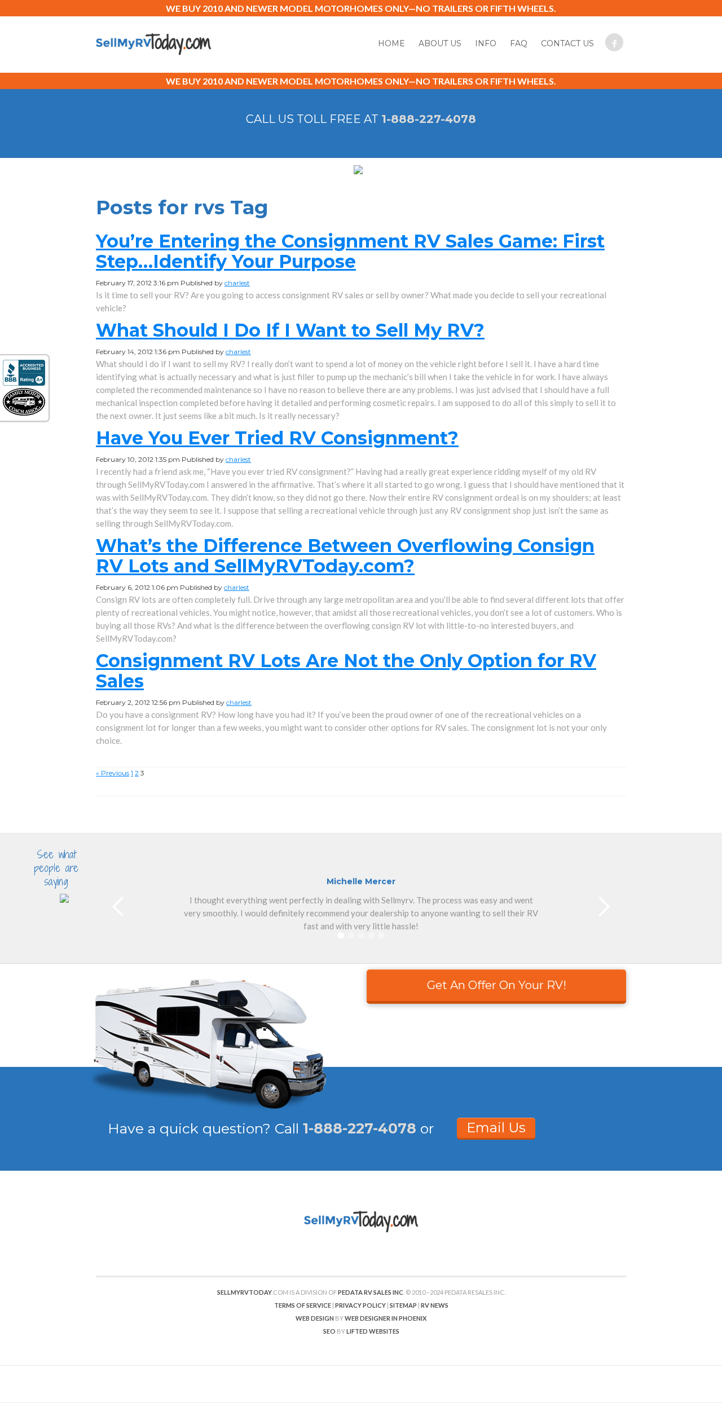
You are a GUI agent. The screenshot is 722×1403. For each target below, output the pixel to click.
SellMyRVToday (244, 1292)
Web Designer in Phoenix (385, 1318)
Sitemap (403, 1305)
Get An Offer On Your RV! (496, 985)
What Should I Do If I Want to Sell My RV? (290, 330)
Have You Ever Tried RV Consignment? (277, 438)
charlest (237, 283)
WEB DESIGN (315, 1318)
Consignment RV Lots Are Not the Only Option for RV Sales (346, 671)
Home (391, 43)
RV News (434, 1305)
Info (485, 43)
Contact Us (567, 43)
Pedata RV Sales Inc (370, 1292)
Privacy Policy (360, 1305)
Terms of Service (302, 1305)
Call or (354, 1128)
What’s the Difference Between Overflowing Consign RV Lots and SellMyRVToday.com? (345, 556)
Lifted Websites (372, 1331)
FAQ (518, 43)
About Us (440, 43)
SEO (329, 1331)
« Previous (112, 773)
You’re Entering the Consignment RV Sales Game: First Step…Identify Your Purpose (350, 251)
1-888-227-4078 (428, 119)
